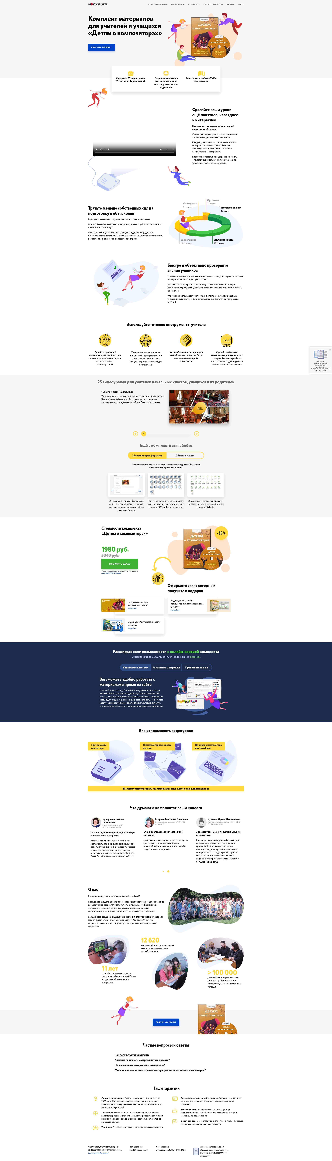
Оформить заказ (119, 564)
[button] (163, 871)
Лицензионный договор (98, 1153)
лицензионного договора (111, 573)
